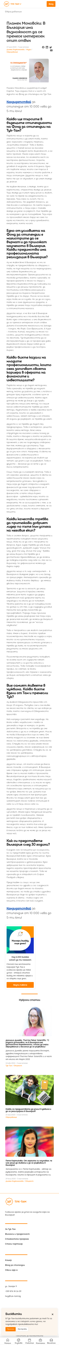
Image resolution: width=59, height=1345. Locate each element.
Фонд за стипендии (15, 1265)
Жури (28, 50)
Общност (18, 1066)
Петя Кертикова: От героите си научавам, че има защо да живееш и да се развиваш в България (29, 1163)
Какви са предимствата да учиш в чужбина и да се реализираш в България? (28, 1110)
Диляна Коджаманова (15, 1181)
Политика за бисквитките (29, 1336)
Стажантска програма (17, 1239)
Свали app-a (11, 1270)
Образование (13, 11)
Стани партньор (14, 1244)
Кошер (8, 1260)
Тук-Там (9, 1066)
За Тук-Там (10, 1229)
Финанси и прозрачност (17, 1234)
